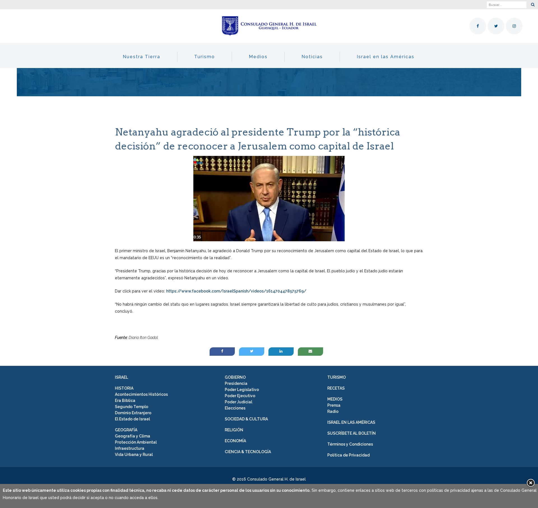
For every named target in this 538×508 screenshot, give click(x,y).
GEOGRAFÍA (126, 430)
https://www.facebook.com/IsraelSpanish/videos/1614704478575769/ (236, 291)
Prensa (333, 405)
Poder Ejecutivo (240, 396)
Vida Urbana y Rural (134, 454)
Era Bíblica (125, 400)
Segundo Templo (131, 406)
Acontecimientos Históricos (141, 394)
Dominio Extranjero (133, 413)
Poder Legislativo (242, 389)
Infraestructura (129, 448)
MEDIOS (334, 399)
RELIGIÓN (234, 430)
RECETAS (336, 388)
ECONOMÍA (235, 441)
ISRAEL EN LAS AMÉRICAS (351, 422)
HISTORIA (124, 388)
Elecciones (235, 408)
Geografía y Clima (132, 436)
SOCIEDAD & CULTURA (246, 419)
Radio (332, 411)
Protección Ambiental (136, 442)
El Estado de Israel (132, 419)
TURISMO (336, 377)
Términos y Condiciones (350, 444)
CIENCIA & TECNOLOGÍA (248, 452)
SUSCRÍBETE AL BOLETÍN (351, 433)
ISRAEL (121, 377)
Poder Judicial (238, 402)
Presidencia (236, 383)
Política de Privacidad (348, 455)
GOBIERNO (235, 377)
